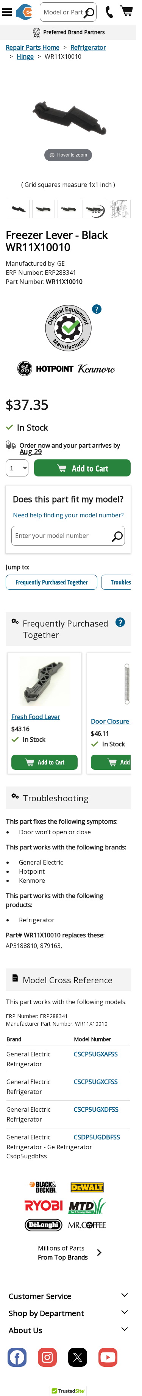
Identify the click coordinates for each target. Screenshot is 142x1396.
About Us (25, 1330)
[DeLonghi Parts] (43, 1225)
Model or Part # (66, 12)
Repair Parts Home (32, 47)
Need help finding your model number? (68, 515)
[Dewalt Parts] (87, 1187)
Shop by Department (46, 1313)
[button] (7, 12)
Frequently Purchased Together (51, 582)
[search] (89, 13)
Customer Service (40, 1296)
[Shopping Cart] (126, 12)
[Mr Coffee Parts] (87, 1225)
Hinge (25, 56)
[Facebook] (17, 1357)
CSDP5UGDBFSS (97, 1137)
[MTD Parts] (87, 1206)
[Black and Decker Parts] (43, 1187)
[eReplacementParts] (24, 12)
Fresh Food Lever (35, 717)
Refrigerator (88, 47)
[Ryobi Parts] (43, 1206)
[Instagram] (47, 1357)
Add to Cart (90, 468)
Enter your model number (52, 535)
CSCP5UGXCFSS (96, 1082)
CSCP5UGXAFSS (96, 1054)
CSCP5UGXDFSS (96, 1109)
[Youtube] (107, 1357)
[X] (77, 1357)
